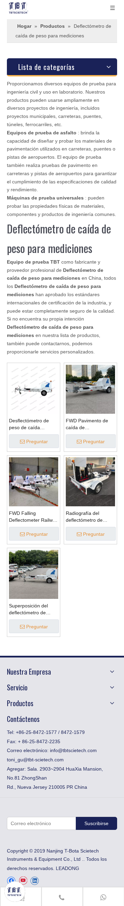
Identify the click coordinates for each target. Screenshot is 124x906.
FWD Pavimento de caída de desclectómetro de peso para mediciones (90, 424)
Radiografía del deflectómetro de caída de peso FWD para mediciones (87, 516)
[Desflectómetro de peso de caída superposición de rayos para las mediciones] (33, 389)
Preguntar (37, 441)
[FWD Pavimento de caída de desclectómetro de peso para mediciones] (90, 389)
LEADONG (67, 868)
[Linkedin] (34, 881)
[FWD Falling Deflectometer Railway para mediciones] (33, 481)
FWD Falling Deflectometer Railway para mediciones (33, 516)
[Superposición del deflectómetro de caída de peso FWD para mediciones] (33, 574)
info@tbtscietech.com (73, 750)
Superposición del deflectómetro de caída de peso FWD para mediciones (30, 609)
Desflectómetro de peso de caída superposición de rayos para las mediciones (29, 424)
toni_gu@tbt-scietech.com (35, 759)
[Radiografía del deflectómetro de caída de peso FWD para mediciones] (90, 481)
